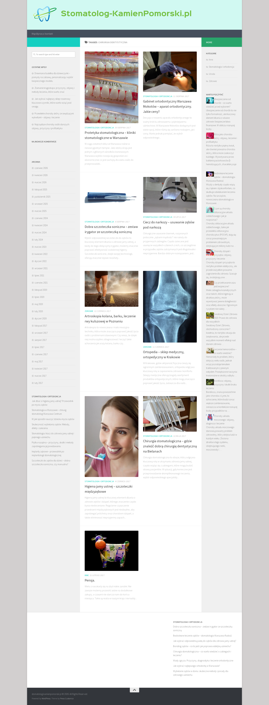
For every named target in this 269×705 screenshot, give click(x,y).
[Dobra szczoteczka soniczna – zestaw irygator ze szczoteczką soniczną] (111, 197)
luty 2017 (39, 382)
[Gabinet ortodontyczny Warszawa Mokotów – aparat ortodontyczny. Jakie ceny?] (170, 72)
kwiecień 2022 (41, 253)
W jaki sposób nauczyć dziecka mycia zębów (53, 419)
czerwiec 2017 (41, 354)
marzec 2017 (40, 375)
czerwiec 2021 (41, 282)
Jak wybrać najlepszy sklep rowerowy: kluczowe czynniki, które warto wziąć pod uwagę (51, 102)
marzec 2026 (40, 182)
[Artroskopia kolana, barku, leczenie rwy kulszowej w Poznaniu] (111, 289)
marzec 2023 (40, 246)
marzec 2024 (40, 232)
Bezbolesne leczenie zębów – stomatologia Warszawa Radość (220, 177)
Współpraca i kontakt (42, 33)
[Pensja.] (111, 551)
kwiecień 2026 (41, 175)
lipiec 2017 (39, 347)
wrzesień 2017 (41, 332)
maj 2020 (39, 304)
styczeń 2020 (41, 318)
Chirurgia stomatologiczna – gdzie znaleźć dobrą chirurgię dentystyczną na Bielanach (170, 446)
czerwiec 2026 (41, 168)
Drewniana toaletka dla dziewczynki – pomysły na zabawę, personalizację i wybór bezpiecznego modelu (52, 77)
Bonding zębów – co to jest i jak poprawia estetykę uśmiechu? (202, 646)
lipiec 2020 (39, 296)
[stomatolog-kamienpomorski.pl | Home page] (111, 15)
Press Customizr (66, 698)
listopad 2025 (41, 189)
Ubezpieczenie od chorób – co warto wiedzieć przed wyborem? (219, 103)
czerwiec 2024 (41, 218)
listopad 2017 (41, 325)
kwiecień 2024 (41, 225)
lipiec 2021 (39, 275)
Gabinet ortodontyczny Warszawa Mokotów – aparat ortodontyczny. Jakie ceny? (167, 106)
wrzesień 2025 (41, 203)
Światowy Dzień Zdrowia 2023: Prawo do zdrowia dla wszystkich (221, 318)
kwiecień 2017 (41, 368)
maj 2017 (39, 361)
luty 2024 (39, 239)
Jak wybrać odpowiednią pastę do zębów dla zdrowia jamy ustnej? (204, 640)
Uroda (212, 73)
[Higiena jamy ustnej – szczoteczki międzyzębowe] (111, 436)
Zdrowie (89, 311)
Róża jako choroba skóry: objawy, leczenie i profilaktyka (221, 138)
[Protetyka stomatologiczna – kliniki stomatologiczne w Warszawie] (111, 87)
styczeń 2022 (41, 261)
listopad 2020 (41, 289)
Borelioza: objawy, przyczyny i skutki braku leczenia (221, 384)
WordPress (46, 698)
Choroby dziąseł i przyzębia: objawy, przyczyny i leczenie (219, 255)
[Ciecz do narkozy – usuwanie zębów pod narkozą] (170, 195)
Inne (87, 575)
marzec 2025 (40, 211)
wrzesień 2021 (41, 268)
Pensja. (90, 580)
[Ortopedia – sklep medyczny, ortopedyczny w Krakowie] (170, 306)
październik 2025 (42, 196)
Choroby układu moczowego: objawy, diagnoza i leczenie (220, 419)
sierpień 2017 (41, 339)
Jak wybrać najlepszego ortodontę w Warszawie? (196, 665)
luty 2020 (39, 311)
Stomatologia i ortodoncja (99, 127)
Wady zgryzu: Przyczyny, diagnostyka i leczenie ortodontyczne (203, 660)
